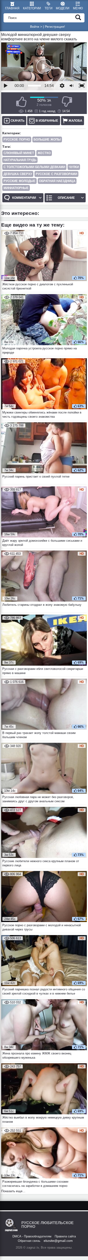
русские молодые (19, 181)
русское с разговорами (56, 174)
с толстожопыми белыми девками (34, 167)
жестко (44, 153)
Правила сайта (65, 1236)
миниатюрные (16, 188)
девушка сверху (18, 174)
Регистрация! (55, 26)
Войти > (36, 26)
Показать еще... (13, 1191)
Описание (66, 198)
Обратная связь (29, 1241)
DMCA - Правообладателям (31, 1236)
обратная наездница (57, 181)
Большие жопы (47, 139)
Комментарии (24, 198)
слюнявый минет (19, 153)
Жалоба (75, 120)
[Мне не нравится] (67, 101)
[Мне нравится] (21, 101)
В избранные (47, 120)
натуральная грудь (20, 160)
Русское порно (17, 139)
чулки (74, 167)
